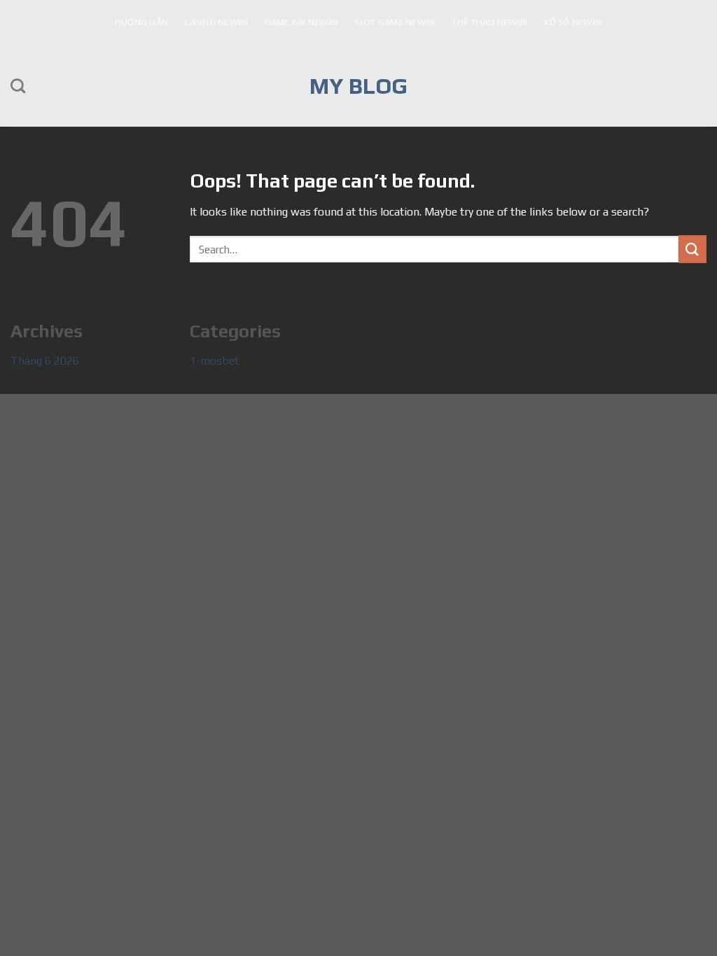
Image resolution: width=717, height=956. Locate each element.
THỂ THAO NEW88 (489, 22)
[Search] (18, 85)
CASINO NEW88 (216, 22)
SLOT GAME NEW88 (395, 22)
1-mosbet (214, 360)
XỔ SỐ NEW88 (572, 22)
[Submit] (692, 248)
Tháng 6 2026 (45, 360)
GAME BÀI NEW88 (302, 22)
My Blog (358, 86)
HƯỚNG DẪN (141, 22)
